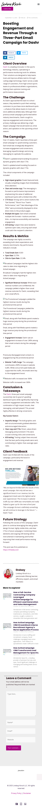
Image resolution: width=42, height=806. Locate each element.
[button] (38, 4)
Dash (5, 67)
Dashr (9, 394)
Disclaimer (27, 793)
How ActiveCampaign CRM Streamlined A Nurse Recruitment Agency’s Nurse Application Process (26, 626)
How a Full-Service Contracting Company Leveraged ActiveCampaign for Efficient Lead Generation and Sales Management (25, 598)
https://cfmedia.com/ (11, 550)
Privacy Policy (16, 793)
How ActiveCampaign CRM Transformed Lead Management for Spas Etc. (26, 650)
